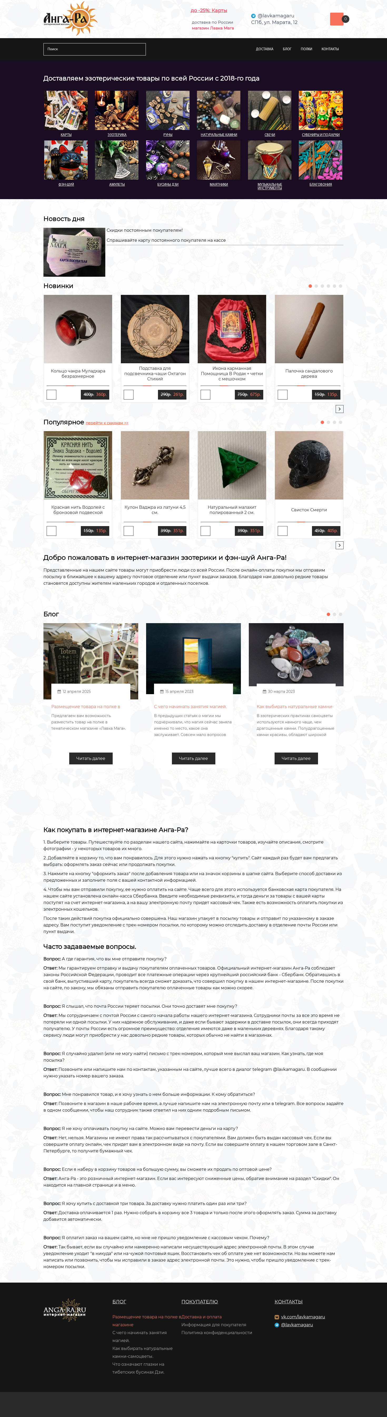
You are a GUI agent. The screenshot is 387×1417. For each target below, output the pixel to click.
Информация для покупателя (213, 1324)
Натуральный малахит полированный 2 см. (232, 510)
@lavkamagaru (297, 1324)
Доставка (265, 49)
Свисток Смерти (309, 509)
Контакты (330, 49)
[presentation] (340, 409)
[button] (310, 286)
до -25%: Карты (209, 10)
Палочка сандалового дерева (309, 374)
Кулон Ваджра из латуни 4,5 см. (155, 510)
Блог (287, 49)
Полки (306, 49)
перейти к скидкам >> (107, 423)
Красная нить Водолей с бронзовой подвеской (78, 510)
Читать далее (90, 758)
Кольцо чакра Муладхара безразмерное (78, 374)
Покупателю (199, 1302)
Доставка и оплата (201, 1316)
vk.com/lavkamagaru (303, 1316)
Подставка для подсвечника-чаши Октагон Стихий (155, 373)
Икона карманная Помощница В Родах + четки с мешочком (232, 373)
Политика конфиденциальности (216, 1332)
